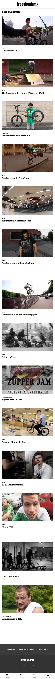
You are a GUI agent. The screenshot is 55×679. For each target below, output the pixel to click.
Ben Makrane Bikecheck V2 (27, 120)
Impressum (11, 649)
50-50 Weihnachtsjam (27, 470)
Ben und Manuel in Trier (27, 427)
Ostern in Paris (27, 342)
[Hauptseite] (27, 659)
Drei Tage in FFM (27, 561)
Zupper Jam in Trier (27, 385)
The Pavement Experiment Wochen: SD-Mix (27, 78)
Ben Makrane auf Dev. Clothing (27, 248)
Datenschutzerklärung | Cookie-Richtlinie (33, 649)
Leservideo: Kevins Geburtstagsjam (27, 299)
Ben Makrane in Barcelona (27, 163)
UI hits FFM (27, 512)
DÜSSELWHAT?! (27, 35)
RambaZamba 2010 (27, 604)
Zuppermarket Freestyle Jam (27, 205)
